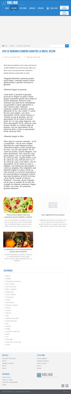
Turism (7, 345)
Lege (7, 315)
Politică (8, 326)
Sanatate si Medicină (12, 331)
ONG (7, 323)
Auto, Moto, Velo (10, 286)
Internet (8, 313)
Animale (8, 279)
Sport (7, 334)
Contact (4, 385)
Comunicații (9, 297)
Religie (7, 329)
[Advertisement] (35, 30)
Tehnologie (9, 339)
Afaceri (7, 276)
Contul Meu (54, 8)
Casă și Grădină (10, 294)
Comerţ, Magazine (42, 358)
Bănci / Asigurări (11, 289)
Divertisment (9, 302)
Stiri (7, 337)
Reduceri (40, 8)
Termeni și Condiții (7, 380)
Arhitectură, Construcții (13, 281)
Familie (7, 308)
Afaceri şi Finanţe (41, 363)
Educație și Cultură (11, 305)
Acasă (7, 8)
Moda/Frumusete (11, 321)
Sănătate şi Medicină (43, 361)
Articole (14, 8)
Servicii (39, 366)
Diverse (8, 300)
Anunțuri (32, 8)
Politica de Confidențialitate (10, 382)
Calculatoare (9, 292)
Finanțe (8, 310)
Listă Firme (23, 8)
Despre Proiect (6, 377)
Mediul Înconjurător (12, 318)
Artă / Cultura (10, 284)
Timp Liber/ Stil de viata (33, 57)
